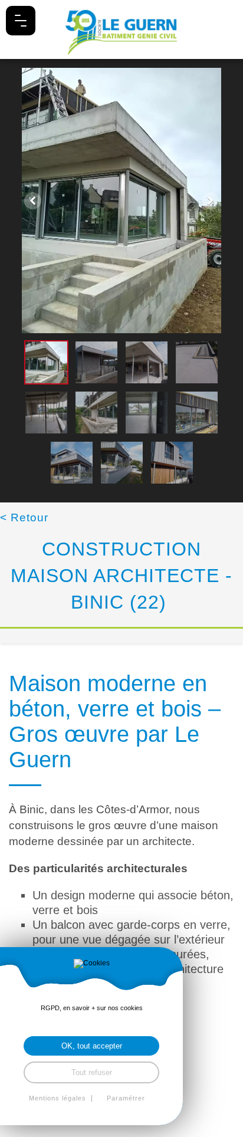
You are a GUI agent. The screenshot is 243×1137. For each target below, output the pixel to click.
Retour (24, 517)
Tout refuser (91, 1072)
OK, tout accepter (91, 1045)
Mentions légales (57, 1098)
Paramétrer (126, 1098)
